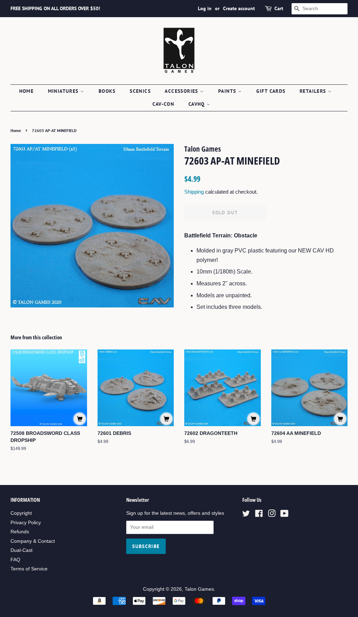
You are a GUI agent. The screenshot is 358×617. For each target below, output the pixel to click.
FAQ (15, 559)
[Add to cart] (80, 419)
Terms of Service (29, 568)
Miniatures (64, 91)
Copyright (21, 513)
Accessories (182, 91)
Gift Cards (271, 91)
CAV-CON (163, 104)
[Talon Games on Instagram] (271, 515)
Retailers (314, 91)
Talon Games (199, 589)
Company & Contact (32, 541)
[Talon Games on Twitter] (246, 515)
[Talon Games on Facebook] (259, 515)
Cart (278, 8)
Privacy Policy (25, 522)
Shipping (194, 192)
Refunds (19, 531)
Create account (239, 8)
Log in (205, 8)
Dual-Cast (21, 550)
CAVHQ (197, 104)
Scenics (140, 91)
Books (107, 91)
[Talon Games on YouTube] (284, 515)
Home (26, 91)
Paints (228, 91)
